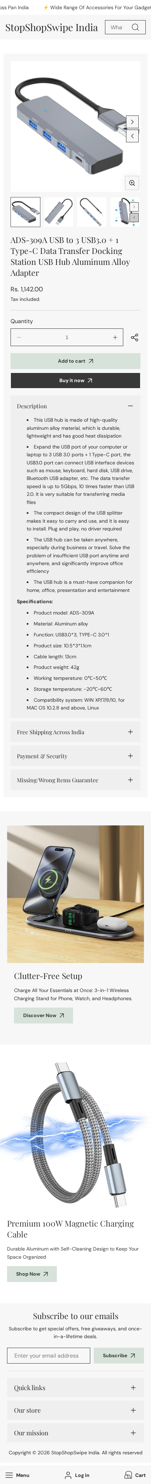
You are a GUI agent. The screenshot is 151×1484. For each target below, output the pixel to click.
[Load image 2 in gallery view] (59, 212)
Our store (27, 1410)
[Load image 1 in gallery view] (25, 212)
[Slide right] (132, 121)
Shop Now (28, 1274)
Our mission (31, 1433)
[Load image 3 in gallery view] (92, 212)
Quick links (29, 1387)
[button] (134, 1475)
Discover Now (39, 1015)
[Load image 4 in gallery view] (125, 212)
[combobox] (125, 27)
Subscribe (115, 1355)
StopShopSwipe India (75, 1452)
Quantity (22, 321)
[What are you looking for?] (135, 27)
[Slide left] (132, 136)
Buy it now (71, 380)
